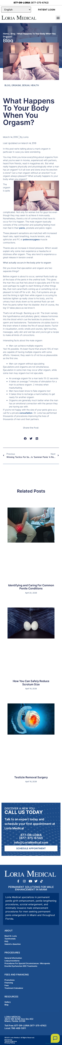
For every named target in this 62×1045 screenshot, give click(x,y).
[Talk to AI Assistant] (55, 1038)
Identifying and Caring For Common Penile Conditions (31, 587)
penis (22, 228)
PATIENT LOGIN (46, 9)
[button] (58, 17)
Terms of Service (11, 1041)
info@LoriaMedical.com (31, 842)
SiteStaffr (57, 1043)
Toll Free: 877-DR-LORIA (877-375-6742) (25, 1025)
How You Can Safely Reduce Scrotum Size (31, 683)
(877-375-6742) (31, 2)
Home (6, 33)
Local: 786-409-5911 (15, 1028)
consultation (26, 413)
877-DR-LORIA (31, 835)
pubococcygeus (31, 239)
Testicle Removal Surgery (31, 777)
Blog (13, 33)
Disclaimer (8, 1040)
